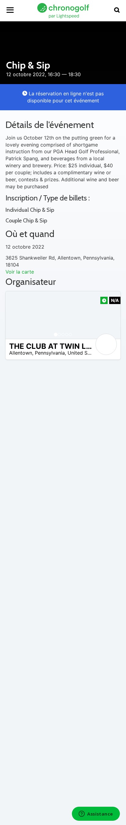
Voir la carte (20, 272)
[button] (16, 315)
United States (83, 353)
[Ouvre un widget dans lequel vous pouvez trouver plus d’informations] (96, 814)
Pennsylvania (50, 353)
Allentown (20, 353)
